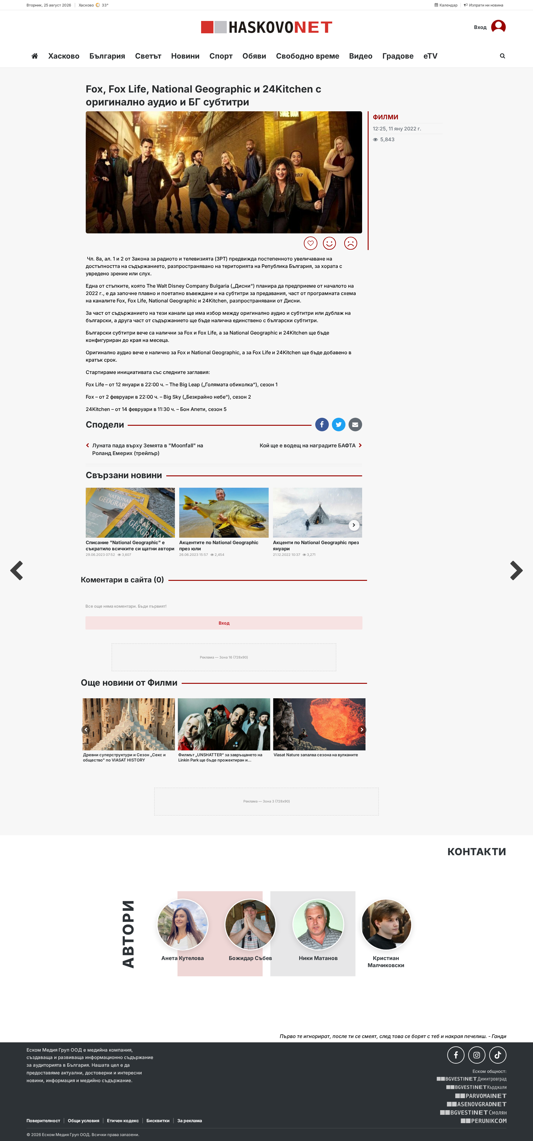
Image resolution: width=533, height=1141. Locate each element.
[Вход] (498, 27)
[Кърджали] (476, 1087)
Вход (480, 27)
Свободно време (307, 55)
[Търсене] (500, 56)
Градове (398, 55)
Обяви (254, 55)
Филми (386, 117)
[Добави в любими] (311, 243)
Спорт (221, 55)
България (107, 55)
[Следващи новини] (354, 525)
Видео (361, 55)
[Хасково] (266, 27)
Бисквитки (158, 1120)
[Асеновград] (476, 1104)
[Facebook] (456, 1055)
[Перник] (483, 1120)
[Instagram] (476, 1055)
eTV (431, 55)
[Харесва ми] (332, 243)
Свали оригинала (107, 118)
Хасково (64, 55)
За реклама (189, 1120)
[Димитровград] (471, 1079)
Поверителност (43, 1120)
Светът (148, 55)
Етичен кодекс (123, 1120)
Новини (185, 55)
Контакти (477, 852)
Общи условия (83, 1120)
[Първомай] (480, 1096)
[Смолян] (473, 1112)
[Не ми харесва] (353, 243)
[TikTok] (497, 1055)
